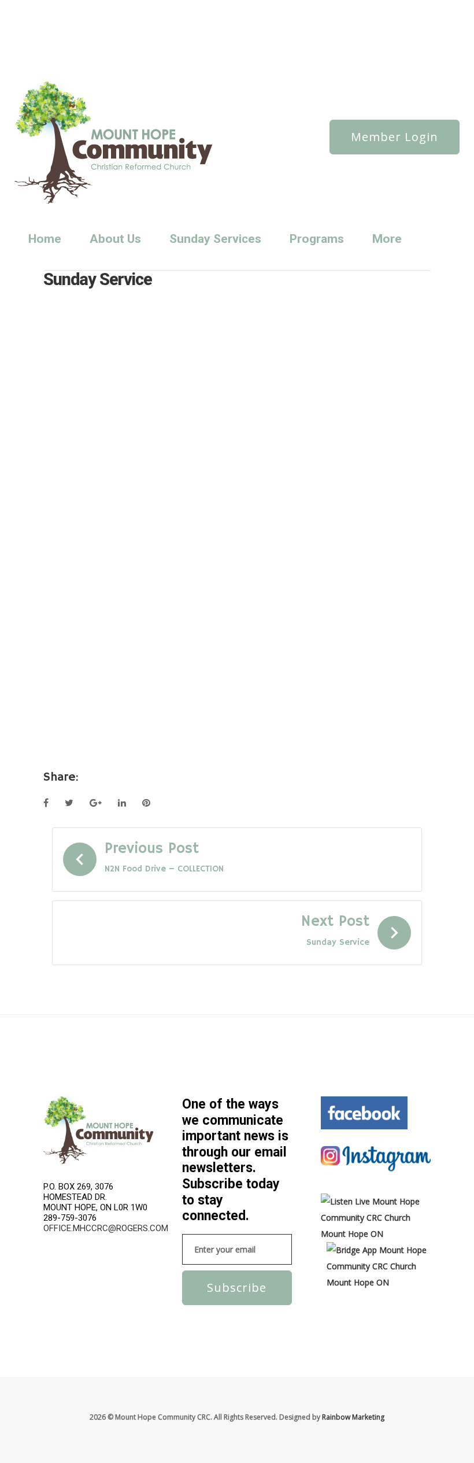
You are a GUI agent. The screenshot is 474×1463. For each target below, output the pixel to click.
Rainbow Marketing (353, 1417)
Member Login (394, 137)
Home (44, 239)
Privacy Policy (235, 9)
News (94, 9)
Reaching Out (68, 25)
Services (163, 25)
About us (61, 9)
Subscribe (236, 1287)
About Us (115, 239)
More (387, 239)
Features (164, 9)
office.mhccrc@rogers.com (105, 1228)
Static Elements (209, 25)
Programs (317, 239)
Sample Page (120, 25)
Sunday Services (73, 41)
